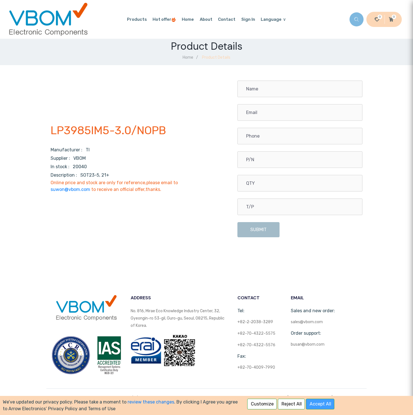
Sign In (248, 19)
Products (137, 19)
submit (258, 229)
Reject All (292, 404)
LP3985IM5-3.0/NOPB (108, 130)
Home (188, 19)
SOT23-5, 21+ (94, 175)
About (206, 19)
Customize (262, 404)
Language (271, 19)
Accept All (320, 404)
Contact (226, 19)
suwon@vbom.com (70, 189)
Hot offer (162, 19)
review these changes (151, 402)
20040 (80, 166)
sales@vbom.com (307, 322)
